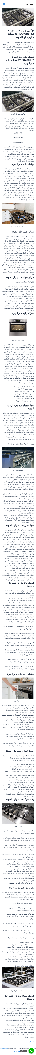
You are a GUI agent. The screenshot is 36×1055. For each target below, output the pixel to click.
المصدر (31, 1041)
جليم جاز (29, 3)
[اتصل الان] (31, 1051)
